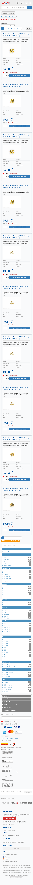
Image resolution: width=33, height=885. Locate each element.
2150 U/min (17, 624)
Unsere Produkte (9, 13)
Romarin (17, 563)
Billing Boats (17, 565)
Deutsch (5, 830)
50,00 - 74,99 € (17, 689)
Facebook (8, 857)
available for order (17, 672)
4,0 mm (17, 643)
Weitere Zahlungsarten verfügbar (10, 738)
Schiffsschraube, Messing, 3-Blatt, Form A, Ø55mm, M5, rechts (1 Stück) (16, 388)
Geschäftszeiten (12, 822)
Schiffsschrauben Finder (10, 705)
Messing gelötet (17, 618)
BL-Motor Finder (8, 702)
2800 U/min (17, 629)
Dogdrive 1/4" (17, 576)
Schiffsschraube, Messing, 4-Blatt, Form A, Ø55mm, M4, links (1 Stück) (16, 35)
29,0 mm (17, 656)
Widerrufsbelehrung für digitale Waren (12, 816)
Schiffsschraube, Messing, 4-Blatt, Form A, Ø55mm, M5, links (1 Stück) (16, 136)
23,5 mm (17, 649)
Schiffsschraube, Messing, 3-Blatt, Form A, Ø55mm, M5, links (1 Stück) (16, 338)
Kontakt (18, 822)
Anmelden (16, 848)
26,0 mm (17, 652)
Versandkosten (26, 865)
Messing (17, 616)
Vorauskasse (5, 736)
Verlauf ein (29, 792)
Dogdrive (17, 574)
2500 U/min (17, 627)
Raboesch (17, 558)
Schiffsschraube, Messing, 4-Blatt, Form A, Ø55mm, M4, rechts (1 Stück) (16, 85)
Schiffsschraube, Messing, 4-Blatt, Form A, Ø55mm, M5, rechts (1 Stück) (16, 186)
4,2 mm (17, 645)
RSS (6, 859)
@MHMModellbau (11, 855)
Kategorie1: (8, 17)
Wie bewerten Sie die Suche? (11, 541)
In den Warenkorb (20, 75)
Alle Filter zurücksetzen (16, 545)
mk (17, 561)
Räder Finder (7, 708)
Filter (29, 28)
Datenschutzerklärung (8, 824)
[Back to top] (1, 883)
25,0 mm (17, 651)
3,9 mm (17, 641)
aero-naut (17, 559)
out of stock (17, 676)
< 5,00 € (17, 682)
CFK (17, 610)
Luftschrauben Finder (9, 710)
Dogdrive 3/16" (17, 578)
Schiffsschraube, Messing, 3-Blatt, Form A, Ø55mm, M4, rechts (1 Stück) (16, 287)
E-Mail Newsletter (11, 861)
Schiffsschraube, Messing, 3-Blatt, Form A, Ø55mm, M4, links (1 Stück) (16, 237)
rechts (17, 605)
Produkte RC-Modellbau (17, 667)
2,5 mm (17, 640)
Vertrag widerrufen (9, 818)
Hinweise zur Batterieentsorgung (11, 821)
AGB (4, 814)
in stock (17, 674)
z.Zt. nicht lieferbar (12, 72)
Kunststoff (17, 614)
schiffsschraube (17, 552)
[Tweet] (3, 855)
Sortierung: (4, 23)
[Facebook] (3, 857)
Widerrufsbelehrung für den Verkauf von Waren (17, 814)
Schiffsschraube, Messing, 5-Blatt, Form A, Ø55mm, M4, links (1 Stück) (16, 439)
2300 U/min (17, 626)
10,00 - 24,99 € (17, 686)
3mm (17, 571)
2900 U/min (17, 631)
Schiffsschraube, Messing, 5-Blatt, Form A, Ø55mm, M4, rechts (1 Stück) (16, 489)
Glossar (5, 835)
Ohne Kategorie (17, 665)
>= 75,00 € (17, 691)
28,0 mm (17, 654)
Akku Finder (7, 696)
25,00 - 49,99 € (17, 688)
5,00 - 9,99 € (17, 684)
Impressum (24, 822)
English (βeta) (11, 830)
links (17, 603)
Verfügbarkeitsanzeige (13, 835)
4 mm (17, 573)
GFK (17, 612)
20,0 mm (17, 647)
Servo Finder (7, 699)
